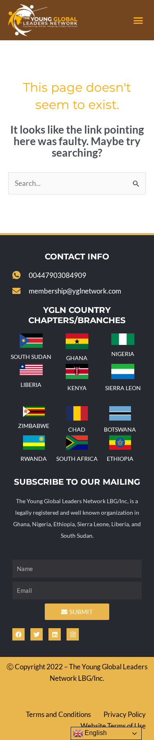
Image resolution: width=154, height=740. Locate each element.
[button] (138, 20)
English (95, 732)
